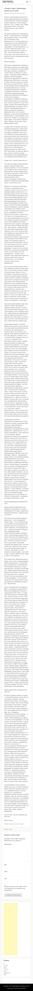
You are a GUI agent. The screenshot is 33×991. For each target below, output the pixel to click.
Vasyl (23, 13)
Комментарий (7, 844)
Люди (5, 967)
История (6, 965)
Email (6, 871)
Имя (5, 864)
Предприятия (7, 972)
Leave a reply (19, 824)
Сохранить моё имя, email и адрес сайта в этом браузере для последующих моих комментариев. (15, 888)
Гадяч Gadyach (7, 1)
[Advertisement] (11, 929)
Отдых (5, 971)
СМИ (5, 974)
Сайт (5, 878)
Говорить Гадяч (7, 829)
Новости (12, 824)
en (4, 963)
